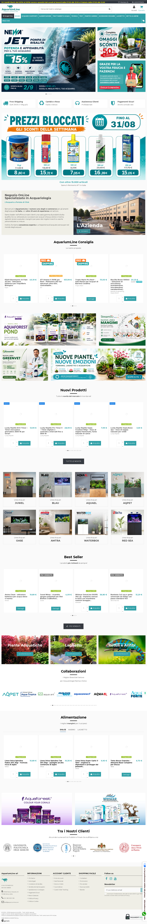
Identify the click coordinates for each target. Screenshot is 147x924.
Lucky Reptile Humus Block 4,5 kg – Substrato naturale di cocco (85, 430)
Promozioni (84, 881)
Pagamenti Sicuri (34, 892)
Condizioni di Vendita (35, 884)
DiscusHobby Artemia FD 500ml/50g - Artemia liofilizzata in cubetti (86, 762)
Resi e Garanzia (33, 895)
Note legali (32, 881)
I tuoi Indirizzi (58, 887)
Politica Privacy (33, 898)
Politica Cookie (33, 901)
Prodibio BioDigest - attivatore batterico (13, 281)
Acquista (25, 443)
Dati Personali (58, 881)
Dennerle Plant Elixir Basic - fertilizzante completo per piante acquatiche (86, 281)
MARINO (71, 730)
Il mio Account (58, 878)
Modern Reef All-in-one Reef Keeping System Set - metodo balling (122, 281)
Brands (82, 889)
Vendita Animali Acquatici (36, 887)
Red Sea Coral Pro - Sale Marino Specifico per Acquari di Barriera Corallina (50, 282)
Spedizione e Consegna (36, 889)
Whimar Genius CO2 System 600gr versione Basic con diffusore (85, 596)
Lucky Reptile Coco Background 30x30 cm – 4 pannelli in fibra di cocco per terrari (16, 431)
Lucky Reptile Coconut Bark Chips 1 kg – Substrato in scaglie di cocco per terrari (52, 430)
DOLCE (63, 730)
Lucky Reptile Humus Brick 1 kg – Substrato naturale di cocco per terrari (123, 430)
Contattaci (83, 878)
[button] (144, 20)
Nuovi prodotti (84, 887)
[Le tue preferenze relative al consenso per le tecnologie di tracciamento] (145, 693)
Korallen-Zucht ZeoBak (50, 595)
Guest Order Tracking (61, 889)
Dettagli (20, 299)
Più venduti (83, 884)
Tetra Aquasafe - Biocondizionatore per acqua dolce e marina (120, 596)
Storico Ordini (58, 884)
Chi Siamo (31, 878)
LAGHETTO (82, 730)
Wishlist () (124, 2)
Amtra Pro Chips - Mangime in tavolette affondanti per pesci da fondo (16, 762)
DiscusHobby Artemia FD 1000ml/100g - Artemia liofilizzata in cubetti (121, 762)
